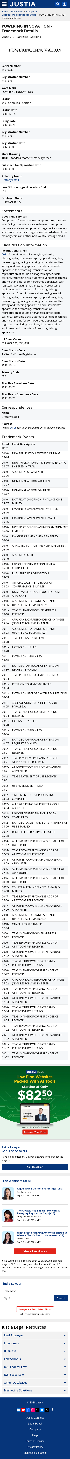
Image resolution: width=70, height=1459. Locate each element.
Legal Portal (35, 1423)
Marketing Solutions (18, 1390)
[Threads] (37, 1410)
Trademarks (17, 11)
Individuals (11, 1343)
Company (35, 1429)
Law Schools (12, 1359)
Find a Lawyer (11, 1284)
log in (13, 428)
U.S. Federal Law (15, 1367)
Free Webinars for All (17, 1181)
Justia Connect (35, 1417)
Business (10, 1351)
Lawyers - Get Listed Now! (35, 1309)
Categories (31, 11)
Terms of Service (35, 1441)
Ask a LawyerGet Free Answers (14, 1149)
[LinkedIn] (19, 1410)
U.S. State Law (14, 1375)
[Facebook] (28, 1410)
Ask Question (35, 1166)
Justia (5, 11)
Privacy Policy (35, 1447)
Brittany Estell (10, 180)
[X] (47, 1410)
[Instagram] (33, 1410)
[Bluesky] (42, 1410)
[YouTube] (23, 1410)
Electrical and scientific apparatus (19, 14)
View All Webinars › (35, 1251)
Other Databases (15, 1382)
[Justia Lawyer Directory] (52, 1410)
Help (35, 1435)
